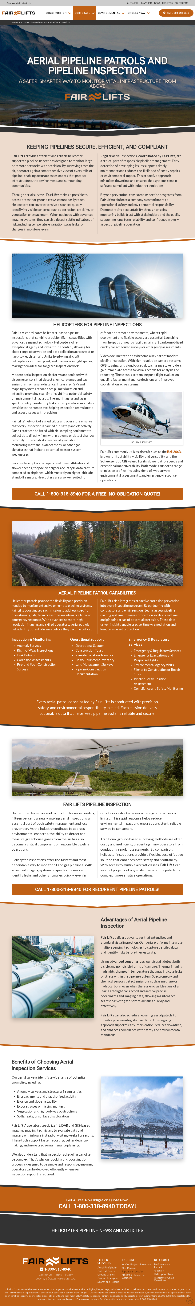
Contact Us (45, 1274)
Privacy (68, 1274)
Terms (58, 1274)
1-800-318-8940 (57, 1269)
